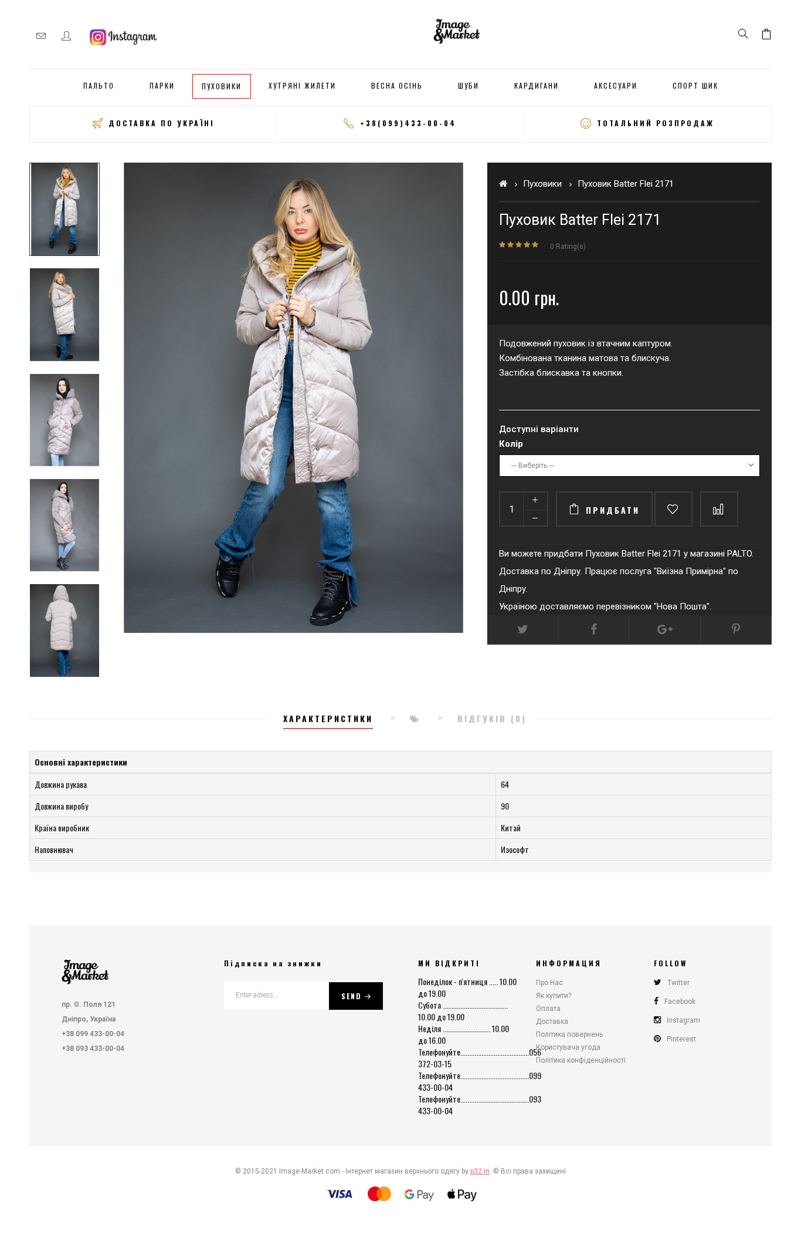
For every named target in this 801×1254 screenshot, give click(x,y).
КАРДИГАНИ (536, 85)
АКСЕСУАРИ (615, 85)
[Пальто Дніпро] (456, 29)
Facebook (679, 1001)
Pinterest (681, 1039)
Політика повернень (569, 1034)
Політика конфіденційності (581, 1060)
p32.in (480, 1171)
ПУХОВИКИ (222, 86)
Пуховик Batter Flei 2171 (626, 183)
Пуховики (542, 183)
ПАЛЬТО (98, 85)
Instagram (683, 1020)
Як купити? (553, 996)
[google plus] (664, 630)
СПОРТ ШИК (695, 85)
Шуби (468, 85)
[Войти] (66, 36)
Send (351, 996)
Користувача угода (568, 1047)
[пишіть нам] (41, 36)
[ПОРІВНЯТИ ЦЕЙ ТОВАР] (719, 509)
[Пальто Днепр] (85, 969)
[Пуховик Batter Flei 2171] (64, 209)
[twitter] (522, 630)
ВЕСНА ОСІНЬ (397, 85)
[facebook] (593, 630)
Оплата (548, 1008)
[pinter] (736, 630)
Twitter (678, 983)
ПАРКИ (162, 85)
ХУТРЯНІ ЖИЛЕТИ (302, 85)
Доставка (552, 1021)
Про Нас (549, 983)
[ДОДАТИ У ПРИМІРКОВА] (673, 509)
